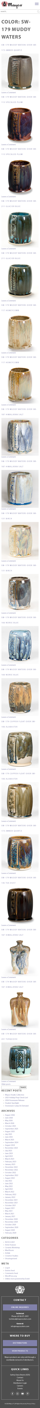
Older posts (6, 1084)
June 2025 (9, 1137)
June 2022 (9, 1184)
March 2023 (9, 1159)
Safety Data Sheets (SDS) (20, 1375)
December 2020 (11, 1219)
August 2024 (10, 1145)
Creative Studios (11, 1256)
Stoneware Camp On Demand (16, 1106)
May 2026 (9, 1121)
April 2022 (9, 1189)
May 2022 (9, 1186)
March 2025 (9, 1140)
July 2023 (8, 1151)
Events (20, 1389)
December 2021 (11, 1200)
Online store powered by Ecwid (17, 1279)
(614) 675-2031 (23, 1316)
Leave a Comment (8, 93)
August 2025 (10, 1132)
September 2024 (11, 1143)
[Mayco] (11, 5)
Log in (7, 1268)
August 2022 (10, 1178)
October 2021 (10, 1206)
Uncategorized (11, 1259)
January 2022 (10, 1197)
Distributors (20, 1343)
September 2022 (11, 1175)
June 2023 (9, 1153)
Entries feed (10, 1271)
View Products (20, 1351)
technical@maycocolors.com (20, 1319)
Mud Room (9, 1250)
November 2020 (11, 1222)
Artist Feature (10, 1245)
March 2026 (9, 1123)
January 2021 (10, 1216)
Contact (20, 1378)
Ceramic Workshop (12, 1248)
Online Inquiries (20, 1307)
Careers (20, 1386)
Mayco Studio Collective (14, 1095)
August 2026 (10, 1115)
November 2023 (11, 1148)
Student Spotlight (12, 1103)
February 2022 (10, 1195)
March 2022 (9, 1192)
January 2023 (10, 1164)
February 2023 (10, 1162)
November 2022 (11, 1170)
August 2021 (10, 1208)
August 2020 (10, 1230)
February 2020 (10, 1233)
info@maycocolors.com (20, 1326)
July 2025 (8, 1134)
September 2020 (11, 1227)
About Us (20, 1380)
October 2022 (10, 1173)
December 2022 (11, 1167)
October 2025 (10, 1126)
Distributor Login (20, 1383)
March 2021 (9, 1214)
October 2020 (10, 1225)
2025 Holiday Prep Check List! (16, 1098)
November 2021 (11, 1203)
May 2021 (9, 1211)
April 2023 (9, 1156)
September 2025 (11, 1129)
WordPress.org (11, 1276)
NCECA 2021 (10, 1242)
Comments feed (11, 1273)
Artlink (7, 1253)
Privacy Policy (31, 1404)
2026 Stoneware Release (14, 1100)
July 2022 (8, 1181)
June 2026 (9, 1118)
